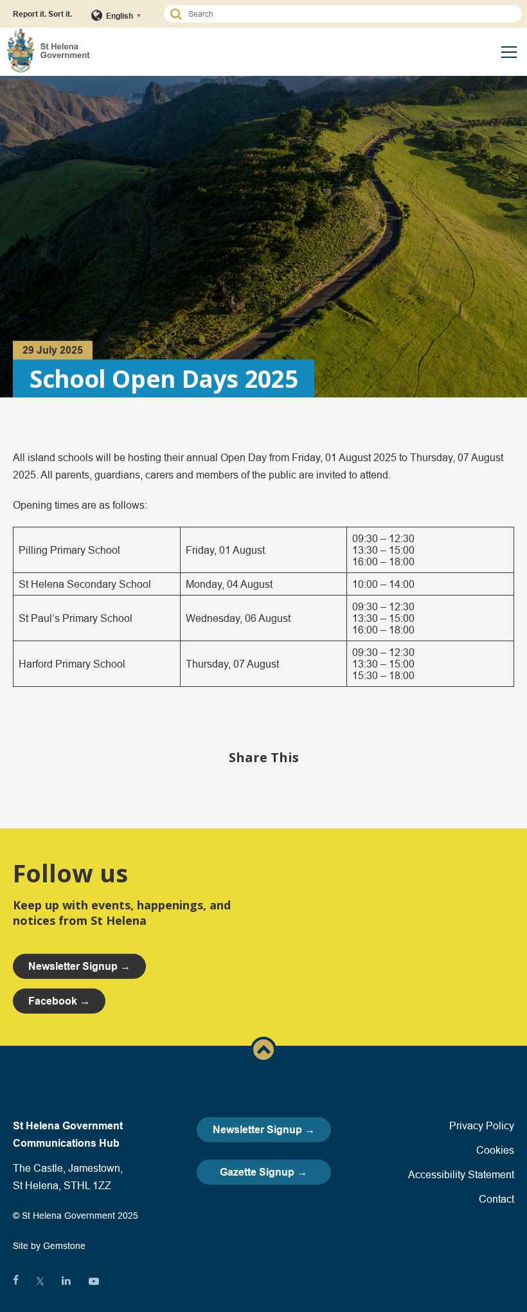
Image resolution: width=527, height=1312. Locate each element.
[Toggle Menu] (509, 52)
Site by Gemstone (49, 1246)
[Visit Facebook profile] (16, 1281)
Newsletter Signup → (264, 1130)
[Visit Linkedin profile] (66, 1281)
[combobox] (348, 14)
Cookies (495, 1150)
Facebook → (59, 1001)
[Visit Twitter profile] (40, 1281)
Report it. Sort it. (42, 14)
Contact (496, 1199)
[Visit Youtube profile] (94, 1281)
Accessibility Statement (461, 1174)
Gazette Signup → (263, 1172)
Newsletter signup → (79, 966)
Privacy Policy (481, 1125)
